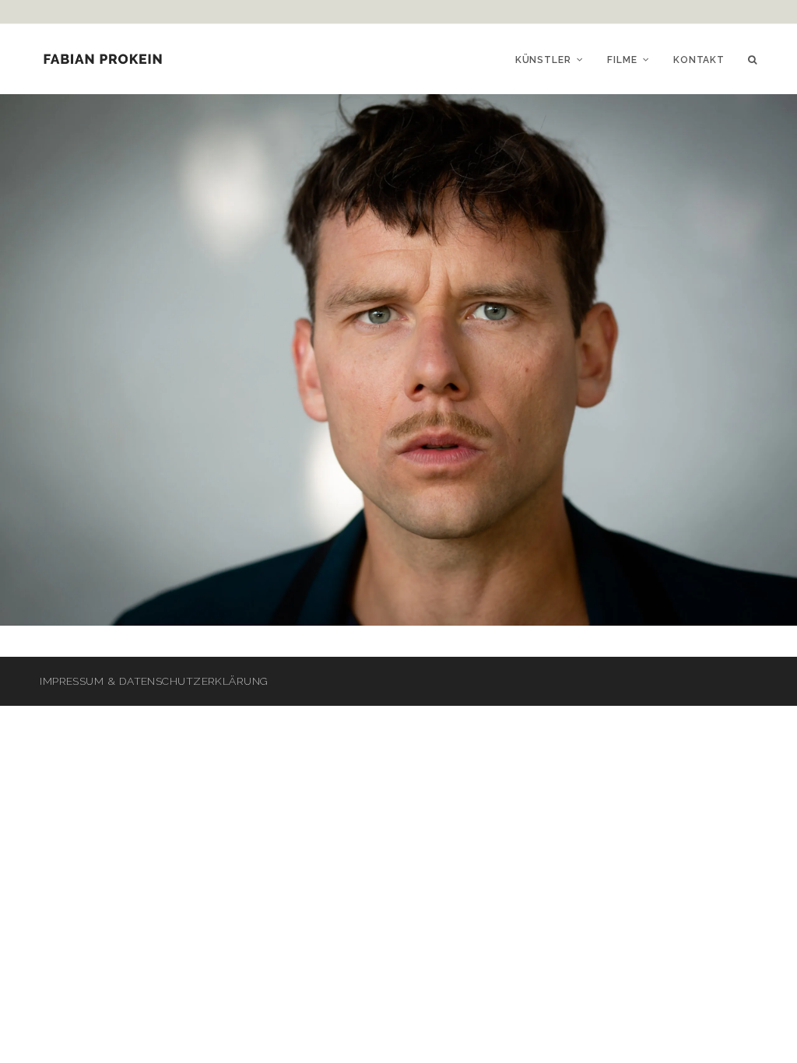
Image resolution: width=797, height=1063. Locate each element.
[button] (752, 59)
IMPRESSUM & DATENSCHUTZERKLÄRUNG (154, 681)
